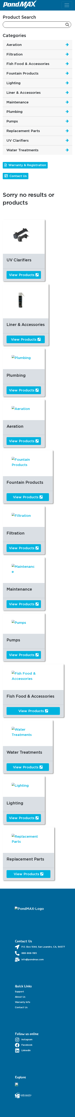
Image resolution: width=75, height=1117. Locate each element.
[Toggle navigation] (67, 5)
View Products (22, 275)
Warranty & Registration (26, 165)
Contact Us (18, 176)
